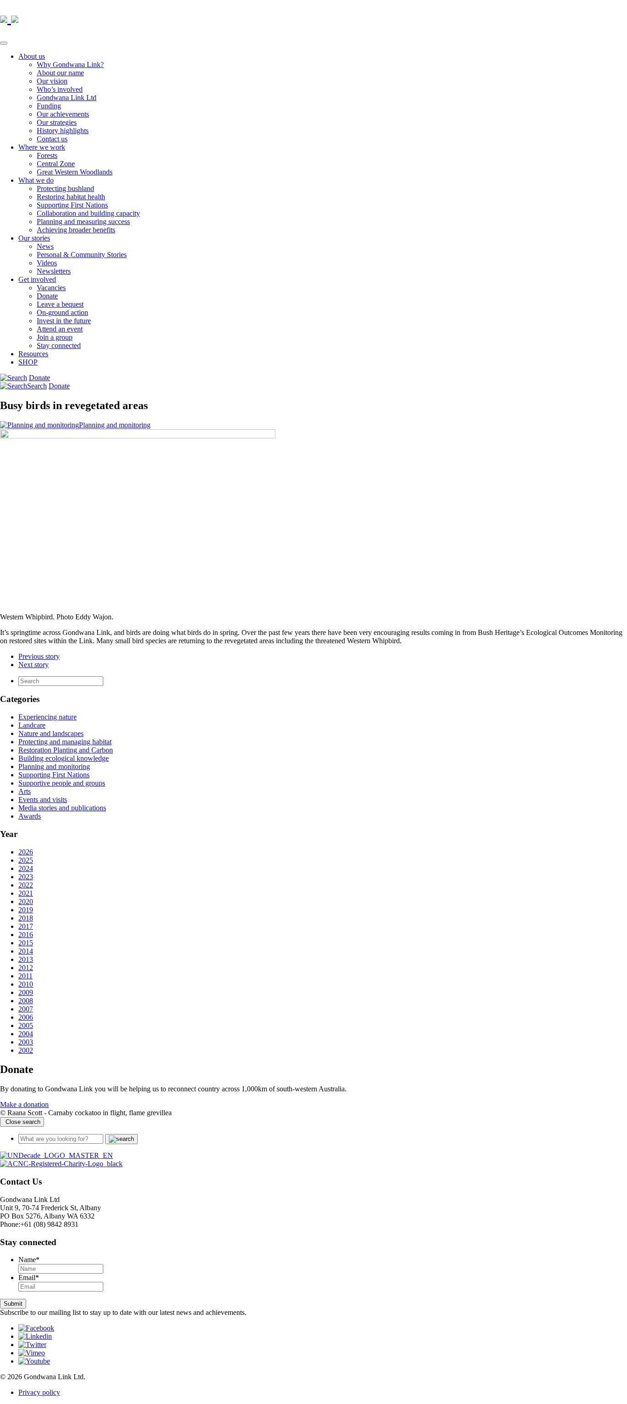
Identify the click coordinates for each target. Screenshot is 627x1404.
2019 (25, 910)
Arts (24, 791)
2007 (25, 1009)
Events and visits (42, 799)
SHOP (28, 362)
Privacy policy (39, 1392)
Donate (47, 296)
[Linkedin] (35, 1336)
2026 (25, 852)
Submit (13, 1303)
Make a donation (24, 1104)
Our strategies (57, 122)
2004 (25, 1034)
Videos (47, 263)
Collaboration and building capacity (88, 213)
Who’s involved (60, 89)
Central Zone (56, 164)
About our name (60, 73)
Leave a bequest (60, 304)
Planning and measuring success (83, 221)
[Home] (56, 1155)
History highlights (63, 131)
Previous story (39, 656)
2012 (25, 968)
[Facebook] (36, 1328)
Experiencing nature (47, 717)
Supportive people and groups (61, 783)
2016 (25, 934)
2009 (25, 992)
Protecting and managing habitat (65, 742)
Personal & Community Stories (82, 254)
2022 (25, 885)
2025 (25, 860)
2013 (25, 959)
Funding (49, 106)
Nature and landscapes (51, 733)
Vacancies (51, 288)
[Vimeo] (31, 1353)
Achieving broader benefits (76, 230)
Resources (33, 354)
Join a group (55, 337)
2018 (25, 918)
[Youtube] (34, 1361)
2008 (25, 1001)
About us (31, 56)
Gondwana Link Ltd (66, 97)
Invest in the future (64, 321)
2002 (25, 1050)
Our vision (52, 81)
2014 (25, 951)
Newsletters (54, 271)
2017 (25, 926)
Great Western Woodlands (74, 172)
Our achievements (63, 114)
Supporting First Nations (72, 205)
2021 (25, 893)
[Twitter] (32, 1344)
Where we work (41, 147)
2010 (25, 984)
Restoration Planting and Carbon (65, 750)
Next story (33, 664)
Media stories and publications (62, 808)
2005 (25, 1025)
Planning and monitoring (115, 425)
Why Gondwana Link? (70, 64)
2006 (25, 1017)
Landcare (31, 725)
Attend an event (60, 329)
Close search (22, 1121)
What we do (36, 180)
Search (37, 386)
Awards (29, 816)
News (45, 246)
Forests (47, 155)
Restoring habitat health (71, 197)
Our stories (34, 238)
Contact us (52, 139)
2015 (25, 943)
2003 (25, 1042)
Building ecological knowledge (63, 758)
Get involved (37, 279)
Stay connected (59, 345)
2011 (25, 976)
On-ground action (62, 312)
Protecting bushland (65, 188)
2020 (25, 901)
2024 (25, 868)
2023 (25, 877)
